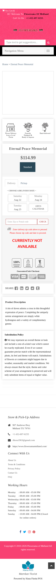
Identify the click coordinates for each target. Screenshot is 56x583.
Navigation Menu (14, 50)
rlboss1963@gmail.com (24, 440)
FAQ (10, 477)
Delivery (11, 183)
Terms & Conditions (16, 464)
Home (5, 64)
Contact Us (12, 473)
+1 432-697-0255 (21, 434)
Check (42, 222)
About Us (12, 460)
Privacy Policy (14, 469)
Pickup (24, 183)
